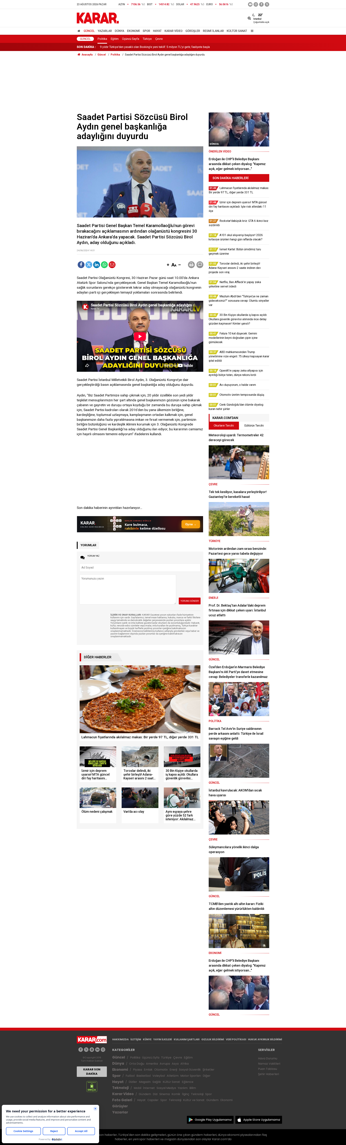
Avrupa (165, 1064)
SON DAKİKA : (86, 47)
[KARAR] (98, 17)
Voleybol (158, 1076)
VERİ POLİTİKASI (236, 1039)
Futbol (130, 1076)
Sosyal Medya (166, 1088)
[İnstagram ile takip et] (256, 4)
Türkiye (147, 39)
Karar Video (174, 31)
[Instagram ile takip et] (103, 1049)
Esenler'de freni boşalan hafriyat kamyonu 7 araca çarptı (135, 47)
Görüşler (192, 31)
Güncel (89, 31)
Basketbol (143, 1076)
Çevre (159, 39)
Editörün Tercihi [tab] (254, 425)
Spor (146, 31)
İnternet (149, 1088)
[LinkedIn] (96, 264)
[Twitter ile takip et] (267, 4)
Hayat (157, 31)
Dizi (155, 1094)
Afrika (184, 1064)
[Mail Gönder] (112, 264)
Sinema (164, 1094)
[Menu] (251, 31)
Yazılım (183, 1088)
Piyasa (137, 1070)
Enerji (173, 1070)
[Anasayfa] (79, 31)
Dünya (119, 31)
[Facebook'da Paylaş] (81, 264)
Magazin (145, 1082)
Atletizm (173, 1076)
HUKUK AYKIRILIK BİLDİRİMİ (265, 1039)
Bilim (192, 1088)
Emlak (148, 1070)
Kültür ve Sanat (194, 1100)
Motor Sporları (190, 1076)
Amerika (152, 1064)
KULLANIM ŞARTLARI (186, 1039)
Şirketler (208, 1070)
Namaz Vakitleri (269, 1064)
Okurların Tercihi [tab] (224, 425)
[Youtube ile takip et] (250, 4)
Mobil (137, 1088)
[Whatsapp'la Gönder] (104, 264)
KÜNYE (147, 1039)
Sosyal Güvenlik (190, 1070)
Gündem (145, 1094)
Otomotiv (161, 1070)
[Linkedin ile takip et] (97, 1049)
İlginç (185, 1094)
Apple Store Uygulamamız (261, 1120)
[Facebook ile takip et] (261, 4)
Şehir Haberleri (268, 1074)
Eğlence (187, 1082)
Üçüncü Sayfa (130, 39)
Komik (176, 1094)
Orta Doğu (136, 1064)
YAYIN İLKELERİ (162, 1039)
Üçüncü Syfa (150, 1057)
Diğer (206, 1076)
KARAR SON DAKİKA (91, 1071)
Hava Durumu (267, 1058)
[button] (168, 265)
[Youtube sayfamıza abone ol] (92, 1049)
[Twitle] (88, 264)
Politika (102, 39)
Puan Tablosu (267, 1069)
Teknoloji (120, 1087)
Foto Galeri (122, 1100)
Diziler (133, 1082)
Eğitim (115, 39)
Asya (175, 1064)
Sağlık (156, 1082)
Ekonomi (133, 31)
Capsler (153, 1100)
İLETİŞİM (135, 1039)
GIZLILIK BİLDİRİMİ (212, 1039)
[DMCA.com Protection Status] (91, 1086)
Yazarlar (105, 31)
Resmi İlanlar (213, 31)
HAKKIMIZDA (120, 1039)
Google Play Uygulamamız (213, 1120)
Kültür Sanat (237, 31)
